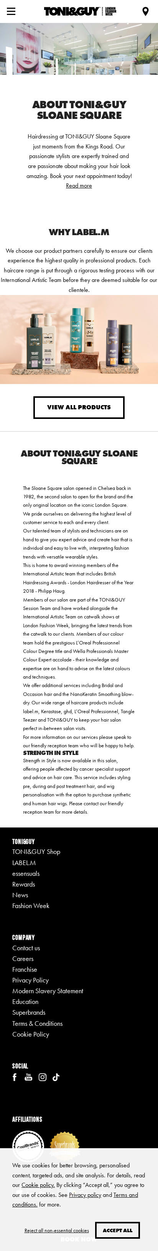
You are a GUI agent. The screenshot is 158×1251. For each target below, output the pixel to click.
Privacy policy (85, 1195)
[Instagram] (42, 1076)
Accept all (117, 1230)
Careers (22, 958)
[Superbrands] (65, 1145)
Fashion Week (30, 906)
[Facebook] (14, 1076)
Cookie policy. (38, 1185)
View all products (79, 407)
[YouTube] (28, 1076)
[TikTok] (56, 1076)
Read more (79, 185)
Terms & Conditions (37, 1023)
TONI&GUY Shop (36, 851)
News (20, 895)
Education (25, 1001)
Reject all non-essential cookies (57, 1230)
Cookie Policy (30, 1034)
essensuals (26, 873)
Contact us (26, 948)
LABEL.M (24, 863)
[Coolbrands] (28, 1145)
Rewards (23, 884)
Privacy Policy (30, 980)
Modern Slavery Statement (47, 991)
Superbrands (28, 1012)
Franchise (24, 969)
